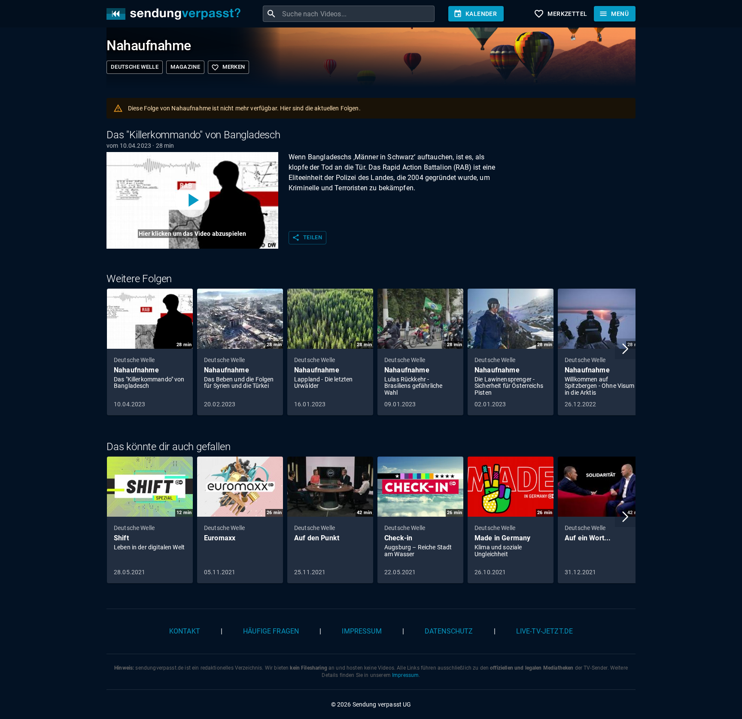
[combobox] (357, 14)
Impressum (361, 631)
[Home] (175, 14)
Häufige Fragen (271, 631)
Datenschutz (449, 631)
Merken (228, 67)
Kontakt (184, 631)
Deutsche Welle (134, 67)
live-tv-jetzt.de (544, 631)
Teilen (307, 237)
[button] (625, 348)
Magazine (185, 67)
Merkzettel (560, 14)
